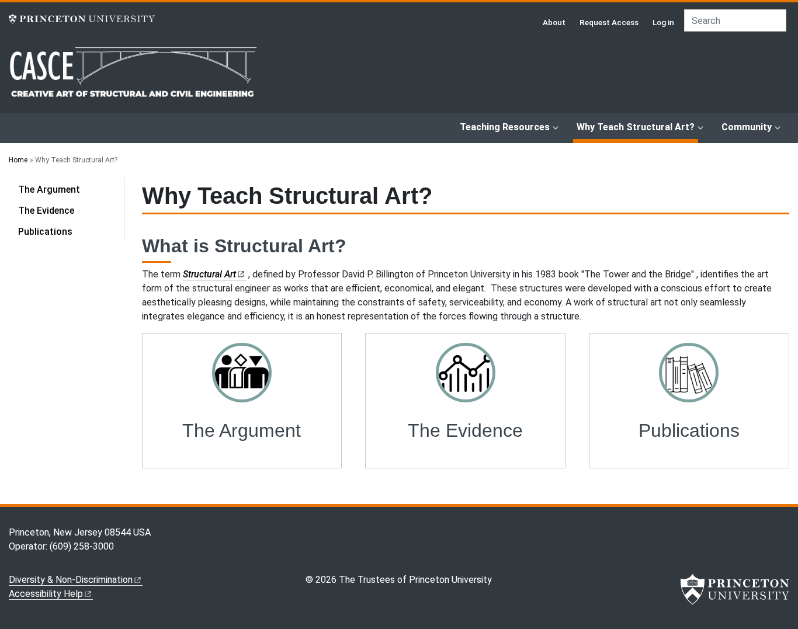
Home (18, 160)
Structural (209, 274)
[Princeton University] (82, 19)
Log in (663, 22)
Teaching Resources (505, 127)
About (554, 22)
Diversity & (71, 579)
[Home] (133, 79)
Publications (45, 231)
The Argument (49, 189)
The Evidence (46, 210)
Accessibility (46, 593)
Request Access (609, 22)
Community (746, 127)
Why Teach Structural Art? (637, 127)
